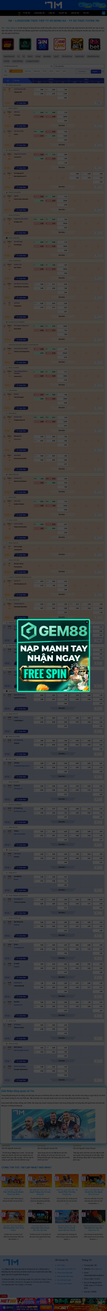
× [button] (87, 622)
